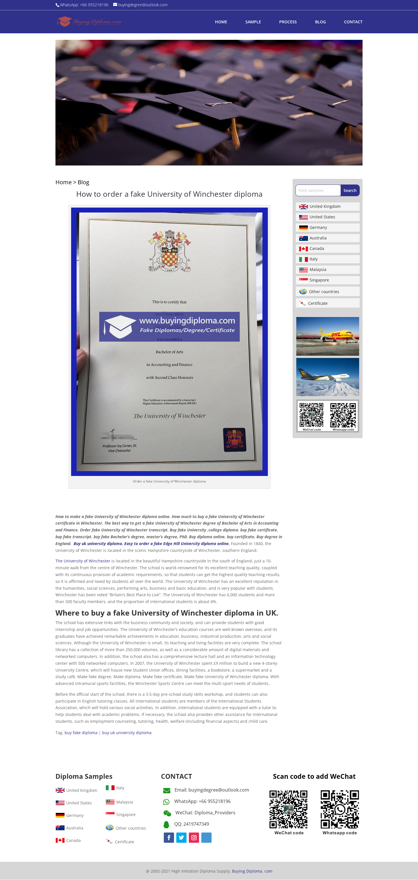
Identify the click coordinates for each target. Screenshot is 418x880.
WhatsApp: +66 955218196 (202, 801)
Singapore (319, 280)
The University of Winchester (82, 561)
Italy (314, 259)
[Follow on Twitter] (181, 838)
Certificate (318, 303)
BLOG (320, 22)
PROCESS (288, 22)
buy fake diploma (81, 732)
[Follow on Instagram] (194, 838)
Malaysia (318, 269)
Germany (318, 227)
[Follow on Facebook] (169, 838)
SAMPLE (253, 22)
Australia (318, 238)
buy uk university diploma (127, 732)
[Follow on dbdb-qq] (206, 838)
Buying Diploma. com (252, 871)
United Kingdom (325, 206)
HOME (221, 22)
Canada (317, 248)
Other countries (324, 291)
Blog (83, 182)
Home (63, 182)
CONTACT (353, 22)
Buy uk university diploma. (98, 543)
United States (322, 217)
